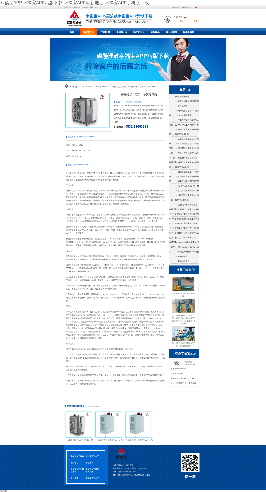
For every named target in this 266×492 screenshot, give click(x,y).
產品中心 (74, 463)
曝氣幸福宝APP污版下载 (188, 181)
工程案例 (105, 32)
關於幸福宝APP (171, 33)
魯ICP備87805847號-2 (142, 475)
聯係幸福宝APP (187, 7)
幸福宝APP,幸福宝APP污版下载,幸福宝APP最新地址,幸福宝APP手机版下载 (74, 2)
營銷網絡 (74, 478)
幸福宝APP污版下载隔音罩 (189, 252)
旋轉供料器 (183, 256)
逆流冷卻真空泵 (184, 115)
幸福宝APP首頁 (77, 456)
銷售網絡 (155, 32)
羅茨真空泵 (183, 106)
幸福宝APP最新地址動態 (121, 33)
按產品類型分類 (119, 86)
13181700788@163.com (184, 378)
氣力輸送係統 (184, 261)
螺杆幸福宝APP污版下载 (188, 125)
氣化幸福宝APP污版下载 (188, 191)
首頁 (72, 32)
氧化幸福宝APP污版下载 (188, 186)
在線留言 (175, 7)
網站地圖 (3, 491)
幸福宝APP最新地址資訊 (92, 470)
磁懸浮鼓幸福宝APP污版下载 (142, 86)
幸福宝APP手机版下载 (138, 33)
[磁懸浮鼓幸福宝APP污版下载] (87, 115)
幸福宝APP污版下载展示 (88, 33)
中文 (199, 7)
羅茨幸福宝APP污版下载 (188, 101)
